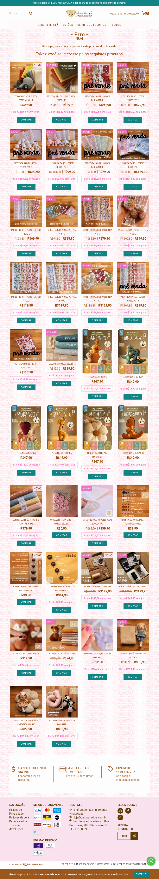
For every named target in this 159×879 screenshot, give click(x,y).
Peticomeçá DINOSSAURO (133, 452)
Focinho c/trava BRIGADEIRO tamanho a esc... (26, 588)
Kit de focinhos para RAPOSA (26, 653)
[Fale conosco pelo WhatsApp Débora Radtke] (151, 861)
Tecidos (116, 25)
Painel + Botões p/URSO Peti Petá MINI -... (62, 231)
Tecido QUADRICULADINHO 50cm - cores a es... (61, 98)
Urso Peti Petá (48, 25)
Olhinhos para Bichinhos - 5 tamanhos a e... (62, 588)
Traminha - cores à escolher (61, 653)
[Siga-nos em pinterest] (120, 817)
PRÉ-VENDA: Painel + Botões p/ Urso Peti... (132, 165)
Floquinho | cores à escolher (62, 363)
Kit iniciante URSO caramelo (97, 586)
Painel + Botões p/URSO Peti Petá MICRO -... (26, 231)
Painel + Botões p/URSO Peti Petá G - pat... (97, 298)
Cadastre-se (115, 14)
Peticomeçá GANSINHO (97, 376)
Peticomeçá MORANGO (26, 452)
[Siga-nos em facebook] (128, 811)
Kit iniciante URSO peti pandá (133, 586)
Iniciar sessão (131, 14)
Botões (68, 25)
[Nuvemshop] (26, 865)
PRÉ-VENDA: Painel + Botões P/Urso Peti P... (97, 98)
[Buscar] (31, 13)
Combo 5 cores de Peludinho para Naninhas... (26, 521)
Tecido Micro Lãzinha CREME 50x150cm (133, 655)
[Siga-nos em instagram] (120, 811)
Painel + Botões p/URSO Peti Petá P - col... (133, 231)
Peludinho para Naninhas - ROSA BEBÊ (62, 722)
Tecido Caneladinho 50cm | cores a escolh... (26, 98)
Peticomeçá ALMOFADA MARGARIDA (97, 454)
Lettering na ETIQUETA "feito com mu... (97, 655)
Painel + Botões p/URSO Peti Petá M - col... (26, 298)
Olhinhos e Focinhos (91, 25)
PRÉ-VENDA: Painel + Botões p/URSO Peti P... (133, 98)
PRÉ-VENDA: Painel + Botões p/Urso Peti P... (26, 165)
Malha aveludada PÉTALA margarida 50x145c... (26, 722)
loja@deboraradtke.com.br (90, 817)
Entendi (142, 874)
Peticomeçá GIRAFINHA (62, 452)
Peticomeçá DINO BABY (133, 376)
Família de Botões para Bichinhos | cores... (132, 521)
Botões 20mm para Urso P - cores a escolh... (61, 521)
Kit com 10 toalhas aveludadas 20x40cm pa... (97, 521)
